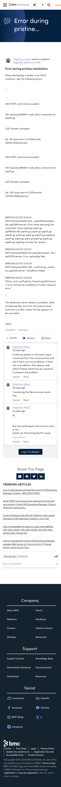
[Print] (27, 476)
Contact (8, 748)
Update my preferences (18, 751)
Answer (30, 338)
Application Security (44, 751)
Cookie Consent (36, 754)
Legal (33, 748)
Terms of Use (49, 763)
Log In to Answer (30, 451)
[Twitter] (34, 476)
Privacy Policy (47, 748)
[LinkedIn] (41, 476)
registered (9, 772)
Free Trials (21, 748)
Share (48, 338)
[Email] (19, 476)
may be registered (28, 772)
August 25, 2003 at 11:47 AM (26, 62)
